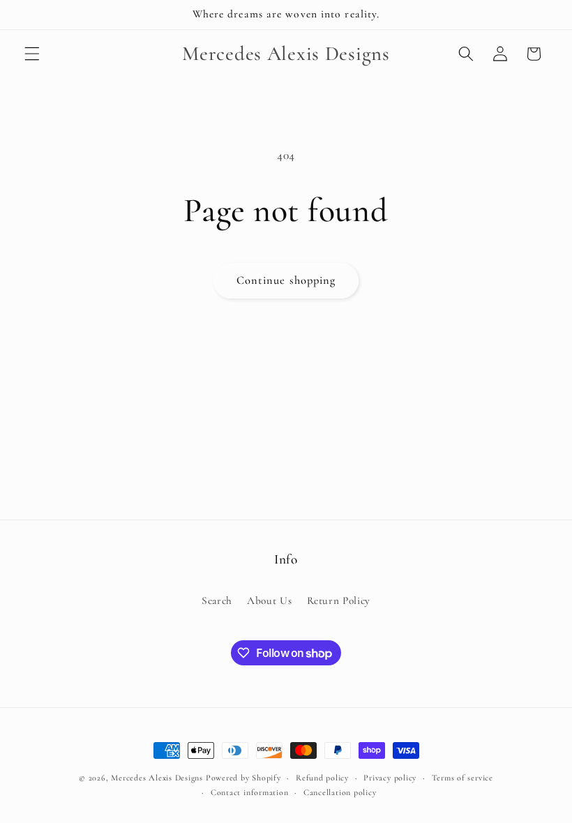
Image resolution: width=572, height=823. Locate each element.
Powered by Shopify (243, 778)
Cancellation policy (340, 792)
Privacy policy (389, 778)
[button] (32, 53)
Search (217, 600)
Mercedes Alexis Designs (157, 778)
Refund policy (322, 778)
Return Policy (339, 600)
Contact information (250, 792)
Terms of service (462, 778)
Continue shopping (286, 280)
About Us (269, 600)
